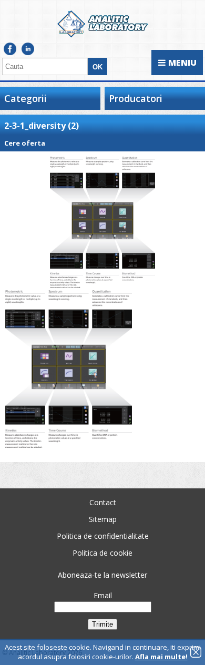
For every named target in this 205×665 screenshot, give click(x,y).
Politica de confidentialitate (103, 536)
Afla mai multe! (161, 656)
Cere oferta (24, 143)
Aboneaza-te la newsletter (102, 575)
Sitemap (103, 519)
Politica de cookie (102, 553)
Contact (102, 502)
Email (103, 595)
